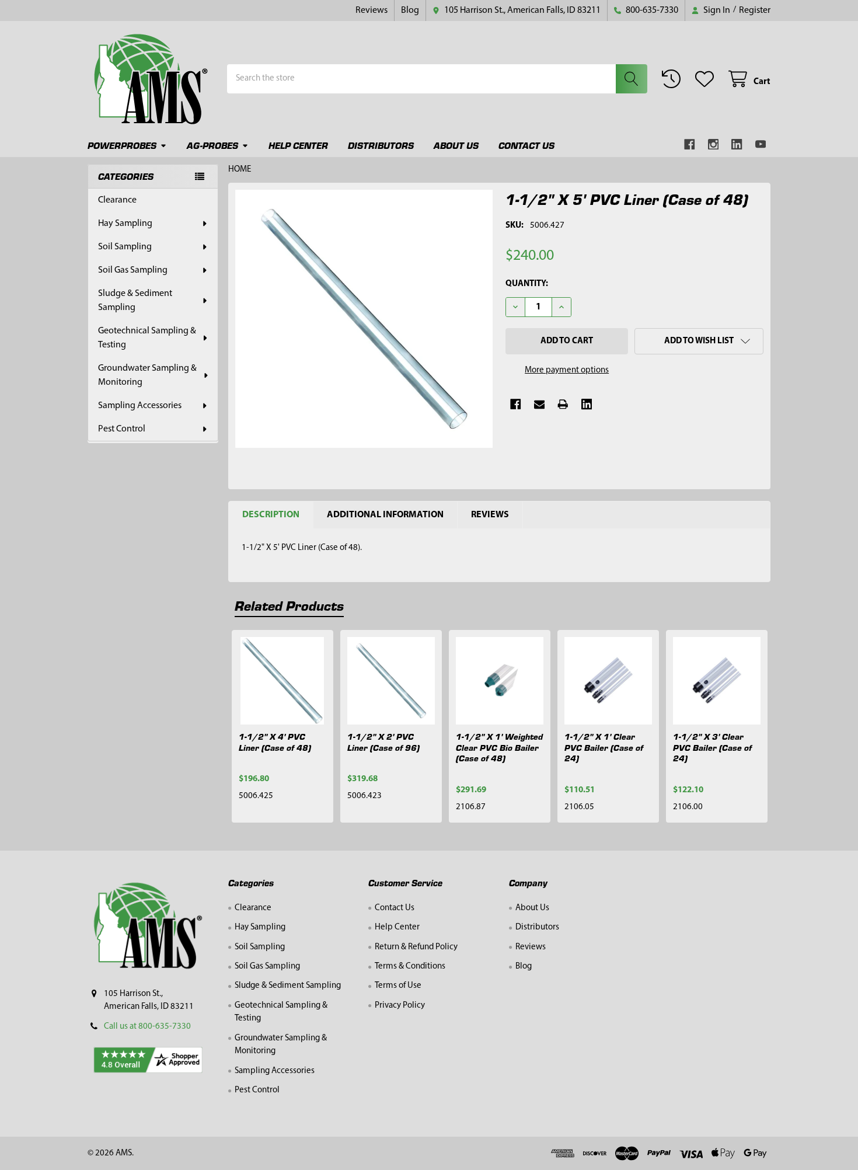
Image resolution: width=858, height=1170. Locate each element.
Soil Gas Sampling (133, 270)
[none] (364, 319)
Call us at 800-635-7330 (147, 1026)
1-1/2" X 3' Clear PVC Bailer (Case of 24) (712, 747)
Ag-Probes (212, 145)
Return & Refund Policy (416, 947)
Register (754, 10)
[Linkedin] (737, 144)
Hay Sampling (125, 223)
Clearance (117, 200)
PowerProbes (122, 145)
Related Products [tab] (289, 605)
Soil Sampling (125, 247)
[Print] (563, 404)
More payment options (567, 370)
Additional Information (385, 515)
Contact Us (526, 145)
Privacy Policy (400, 1005)
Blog (410, 10)
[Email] (539, 404)
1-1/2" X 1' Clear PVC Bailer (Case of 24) (603, 747)
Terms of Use (398, 985)
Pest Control (121, 429)
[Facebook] (689, 144)
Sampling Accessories (140, 405)
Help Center (298, 145)
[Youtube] (761, 144)
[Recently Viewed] (673, 79)
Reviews (371, 10)
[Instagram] (713, 144)
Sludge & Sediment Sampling (135, 300)
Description (270, 515)
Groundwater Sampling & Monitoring (147, 375)
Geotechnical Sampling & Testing (147, 338)
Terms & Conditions (410, 966)
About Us (456, 145)
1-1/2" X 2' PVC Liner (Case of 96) (383, 741)
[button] (698, 341)
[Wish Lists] (706, 79)
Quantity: (526, 284)
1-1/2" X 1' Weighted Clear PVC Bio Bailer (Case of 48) (499, 747)
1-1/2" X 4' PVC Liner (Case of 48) (275, 741)
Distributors (381, 145)
